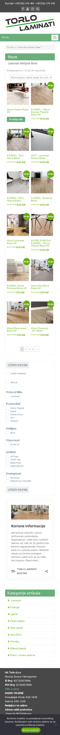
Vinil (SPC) (16, 634)
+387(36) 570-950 (45, 3)
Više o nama (12, 689)
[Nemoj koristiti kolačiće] (56, 724)
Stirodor (14, 641)
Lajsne (14, 614)
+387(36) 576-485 (24, 3)
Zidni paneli (16, 627)
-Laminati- (16, 600)
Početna (10, 47)
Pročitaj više (16, 119)
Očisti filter (17, 365)
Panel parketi (17, 621)
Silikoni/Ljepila (18, 648)
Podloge (14, 607)
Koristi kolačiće (31, 730)
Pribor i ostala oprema (22, 655)
